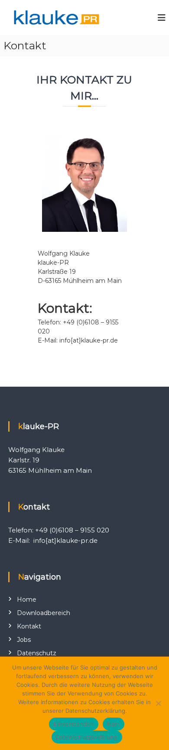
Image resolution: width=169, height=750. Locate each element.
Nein (113, 724)
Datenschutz (36, 653)
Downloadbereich (43, 613)
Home (26, 599)
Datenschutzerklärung (87, 737)
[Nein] (158, 703)
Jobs (24, 640)
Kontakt (29, 626)
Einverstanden (73, 724)
